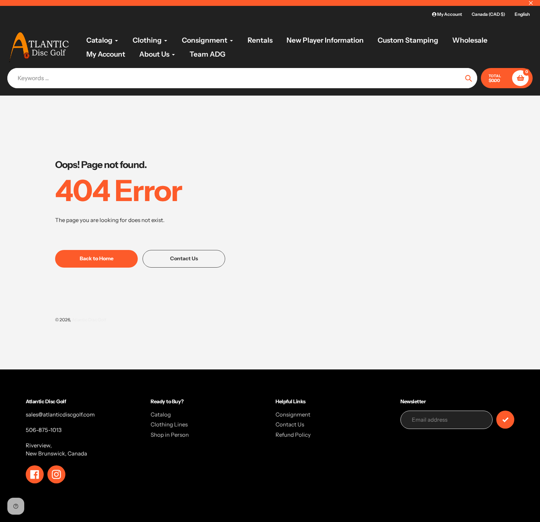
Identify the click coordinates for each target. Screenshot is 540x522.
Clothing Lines (169, 424)
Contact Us (290, 424)
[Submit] (505, 420)
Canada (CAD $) (488, 14)
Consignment (293, 414)
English (522, 14)
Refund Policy (293, 434)
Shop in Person (170, 434)
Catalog (161, 414)
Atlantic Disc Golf (89, 319)
